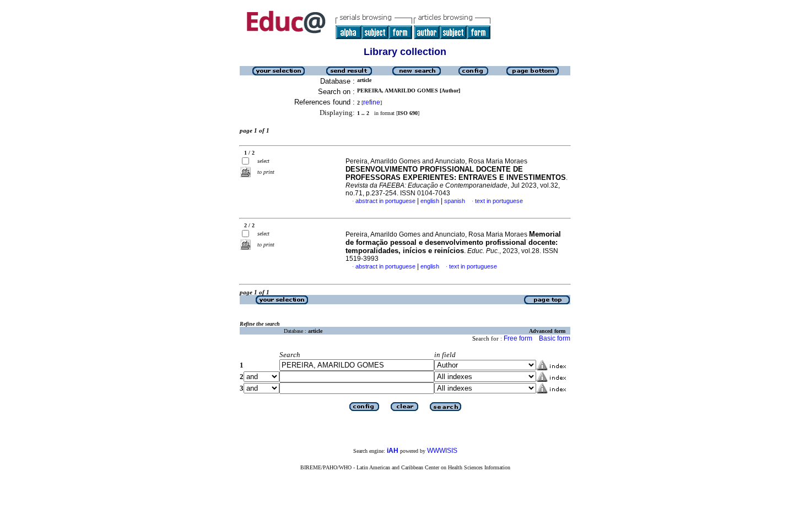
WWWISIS (442, 450)
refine (371, 102)
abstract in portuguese (385, 201)
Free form (518, 338)
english (429, 201)
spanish (454, 201)
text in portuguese (499, 201)
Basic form (554, 338)
